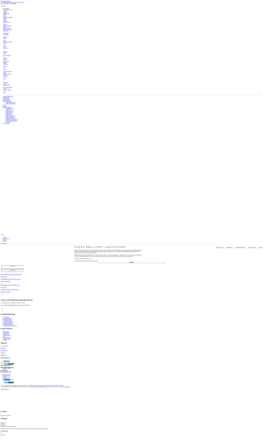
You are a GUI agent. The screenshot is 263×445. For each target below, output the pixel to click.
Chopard (5, 11)
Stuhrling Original (7, 73)
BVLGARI (5, 30)
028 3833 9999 (12, 305)
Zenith (4, 16)
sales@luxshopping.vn (66, 386)
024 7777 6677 (26, 305)
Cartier (4, 19)
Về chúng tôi (6, 317)
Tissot (4, 83)
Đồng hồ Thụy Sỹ (7, 101)
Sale (4, 105)
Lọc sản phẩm (12, 270)
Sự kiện (5, 340)
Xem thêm (131, 262)
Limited (5, 106)
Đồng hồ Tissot (6, 368)
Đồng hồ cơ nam (9, 111)
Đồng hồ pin (9, 113)
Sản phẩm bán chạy (10, 108)
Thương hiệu (6, 8)
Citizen (4, 38)
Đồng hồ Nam (6, 97)
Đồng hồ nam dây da (10, 116)
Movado (5, 66)
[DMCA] (8, 383)
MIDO (4, 62)
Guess (4, 46)
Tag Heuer (5, 82)
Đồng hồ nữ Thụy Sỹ (10, 103)
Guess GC (5, 48)
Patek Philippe (6, 13)
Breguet (5, 24)
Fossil (4, 43)
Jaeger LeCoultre (7, 55)
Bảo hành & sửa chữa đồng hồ (10, 325)
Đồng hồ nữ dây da (10, 117)
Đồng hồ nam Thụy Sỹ (11, 102)
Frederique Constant (7, 41)
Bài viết (260, 247)
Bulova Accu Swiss (7, 29)
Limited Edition (6, 338)
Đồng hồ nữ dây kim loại (11, 121)
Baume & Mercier (7, 25)
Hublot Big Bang (7, 375)
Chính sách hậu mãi (7, 322)
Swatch (5, 75)
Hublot (4, 53)
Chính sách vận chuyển (8, 323)
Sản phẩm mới (252, 247)
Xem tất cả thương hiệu (8, 96)
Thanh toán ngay (4, 431)
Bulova (4, 27)
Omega (4, 12)
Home (4, 237)
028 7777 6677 (19, 305)
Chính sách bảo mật (7, 318)
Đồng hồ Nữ (6, 98)
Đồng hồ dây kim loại (10, 118)
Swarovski (5, 76)
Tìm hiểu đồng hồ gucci (8, 379)
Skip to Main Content (5, 1)
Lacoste (5, 57)
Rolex (4, 14)
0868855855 (3, 355)
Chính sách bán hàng (7, 320)
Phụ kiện (5, 20)
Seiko (4, 72)
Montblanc (5, 64)
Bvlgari (5, 18)
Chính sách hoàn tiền (7, 324)
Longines (5, 59)
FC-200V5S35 (6, 378)
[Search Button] (1, 6)
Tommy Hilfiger (6, 85)
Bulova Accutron (7, 28)
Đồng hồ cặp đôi (7, 100)
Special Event (6, 123)
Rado (4, 78)
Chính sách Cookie (7, 319)
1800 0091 (5, 305)
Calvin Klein (6, 33)
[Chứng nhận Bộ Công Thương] (6, 380)
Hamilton (5, 51)
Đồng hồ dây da (9, 114)
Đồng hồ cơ (8, 109)
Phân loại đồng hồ (7, 107)
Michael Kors (6, 61)
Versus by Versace (7, 89)
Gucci (4, 45)
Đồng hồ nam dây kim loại (12, 119)
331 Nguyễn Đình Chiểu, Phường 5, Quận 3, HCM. (12, 2)
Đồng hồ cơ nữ (9, 112)
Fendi (4, 40)
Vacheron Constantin (7, 17)
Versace (5, 88)
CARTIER (5, 34)
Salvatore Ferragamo (7, 71)
